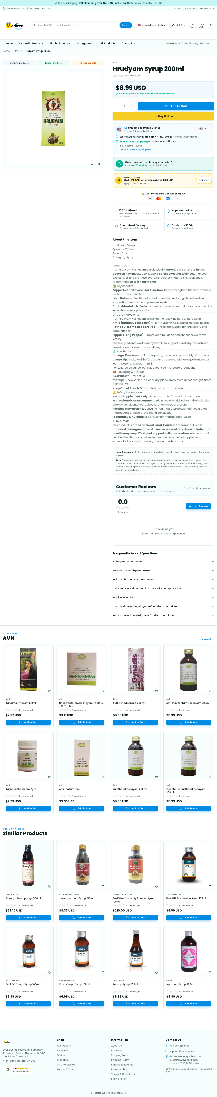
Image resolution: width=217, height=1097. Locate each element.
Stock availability (123, 597)
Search (125, 25)
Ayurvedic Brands (30, 43)
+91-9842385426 (15, 8)
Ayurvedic (63, 1050)
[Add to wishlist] (92, 164)
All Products (107, 43)
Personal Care (65, 1069)
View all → (208, 639)
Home (9, 43)
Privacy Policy (119, 1069)
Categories (84, 43)
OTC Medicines (66, 1064)
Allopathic (63, 1060)
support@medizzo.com (42, 8)
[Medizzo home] (15, 25)
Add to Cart (179, 106)
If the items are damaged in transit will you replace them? (149, 588)
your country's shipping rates (137, 149)
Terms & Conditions (123, 1074)
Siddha (61, 1055)
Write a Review (198, 506)
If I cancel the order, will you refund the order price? (145, 606)
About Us (116, 1045)
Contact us (129, 43)
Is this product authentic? (128, 561)
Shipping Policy (120, 1060)
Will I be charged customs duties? (134, 579)
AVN (17, 51)
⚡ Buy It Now (163, 116)
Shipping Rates (120, 1055)
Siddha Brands (59, 43)
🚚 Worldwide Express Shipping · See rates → (189, 43)
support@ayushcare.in (183, 1051)
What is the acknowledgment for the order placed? (145, 615)
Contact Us (118, 1050)
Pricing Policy (118, 1079)
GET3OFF (204, 180)
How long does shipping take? (131, 570)
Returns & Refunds (122, 1064)
